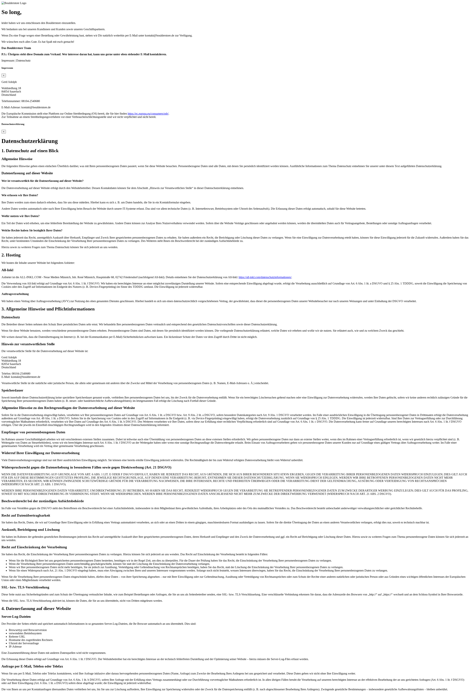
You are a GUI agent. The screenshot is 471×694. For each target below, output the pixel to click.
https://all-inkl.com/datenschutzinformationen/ (265, 277)
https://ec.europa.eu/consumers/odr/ (148, 113)
